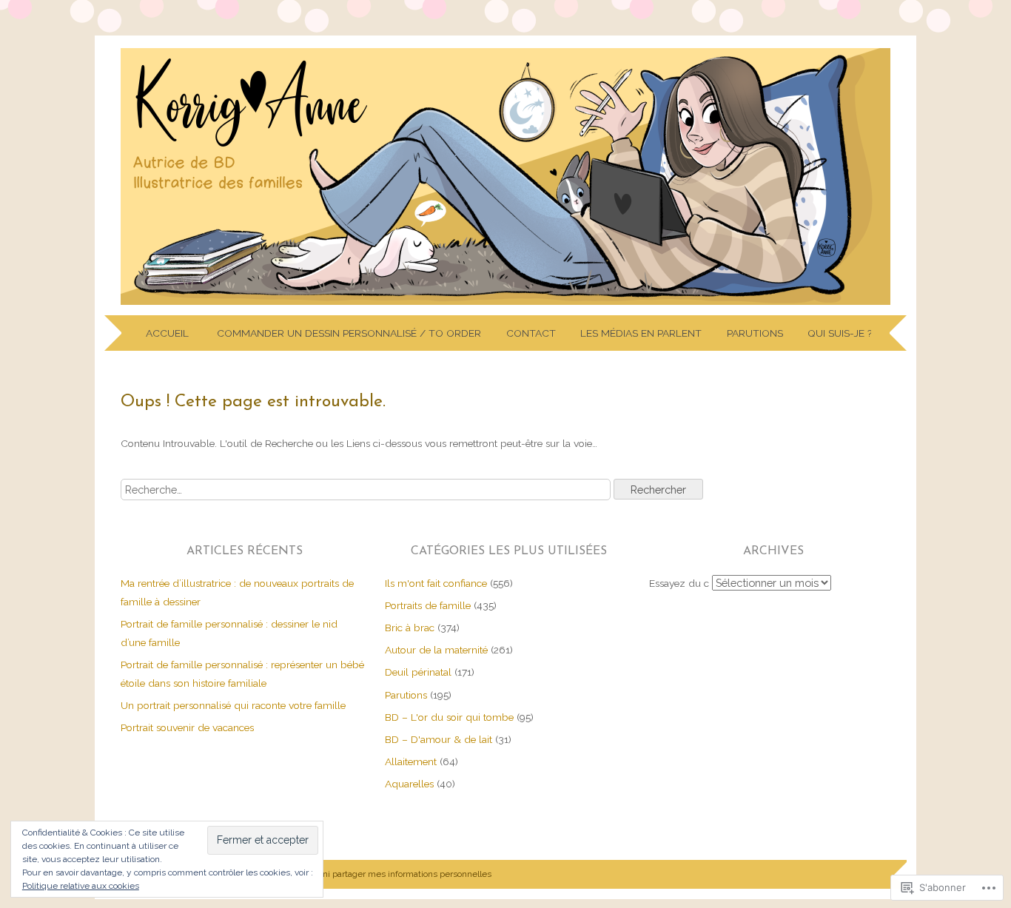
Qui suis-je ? (839, 333)
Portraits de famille (428, 605)
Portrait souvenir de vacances (187, 727)
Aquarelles (409, 784)
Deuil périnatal (418, 672)
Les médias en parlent (641, 333)
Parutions (755, 333)
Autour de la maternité (436, 650)
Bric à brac (409, 627)
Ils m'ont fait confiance (436, 583)
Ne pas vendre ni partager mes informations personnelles (376, 874)
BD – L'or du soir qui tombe (449, 717)
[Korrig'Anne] (505, 304)
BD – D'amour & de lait (438, 739)
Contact (531, 333)
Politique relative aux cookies (80, 886)
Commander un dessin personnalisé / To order (349, 333)
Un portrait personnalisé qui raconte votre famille (233, 705)
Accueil (169, 333)
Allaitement (411, 761)
